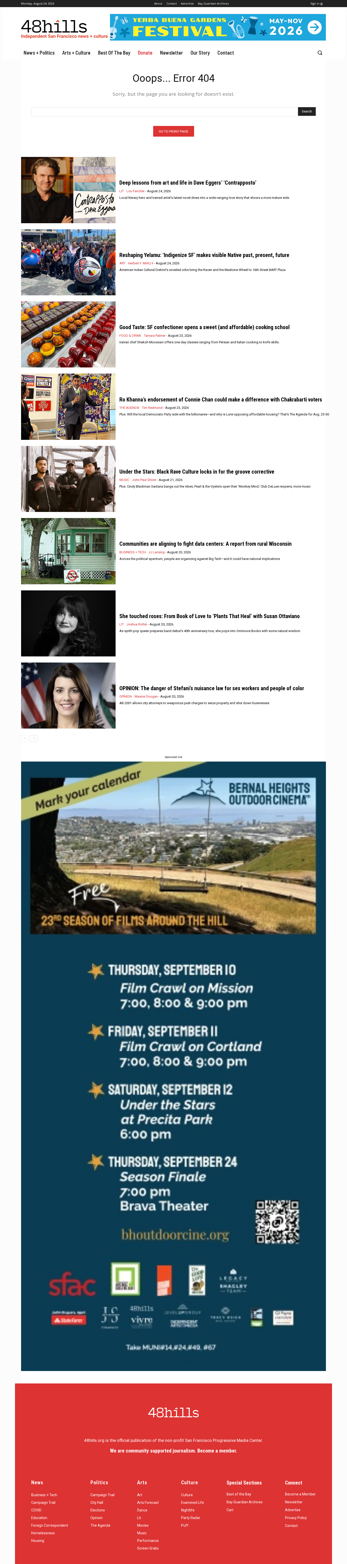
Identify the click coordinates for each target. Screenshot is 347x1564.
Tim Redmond (152, 408)
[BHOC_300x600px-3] (173, 1066)
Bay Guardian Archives (245, 1502)
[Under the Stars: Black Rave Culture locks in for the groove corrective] (68, 479)
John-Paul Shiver (144, 480)
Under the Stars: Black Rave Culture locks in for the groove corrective (196, 472)
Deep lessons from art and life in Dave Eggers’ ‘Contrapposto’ (187, 183)
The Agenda (129, 407)
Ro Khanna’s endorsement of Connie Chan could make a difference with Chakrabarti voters (220, 399)
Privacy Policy (296, 1518)
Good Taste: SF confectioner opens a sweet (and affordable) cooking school (204, 327)
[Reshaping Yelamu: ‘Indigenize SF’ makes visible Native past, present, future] (68, 262)
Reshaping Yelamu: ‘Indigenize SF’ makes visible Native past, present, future (204, 255)
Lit (121, 191)
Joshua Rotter (137, 624)
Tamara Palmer (154, 335)
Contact (291, 1526)
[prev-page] (24, 738)
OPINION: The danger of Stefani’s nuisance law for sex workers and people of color (211, 688)
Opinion (125, 696)
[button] (320, 52)
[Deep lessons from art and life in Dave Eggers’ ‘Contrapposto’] (68, 190)
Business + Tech (132, 552)
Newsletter (294, 1502)
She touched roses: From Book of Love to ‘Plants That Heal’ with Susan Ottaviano (209, 616)
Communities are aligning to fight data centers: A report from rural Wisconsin (205, 544)
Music (124, 479)
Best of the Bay (239, 1494)
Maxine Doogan (146, 696)
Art (122, 263)
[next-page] (33, 738)
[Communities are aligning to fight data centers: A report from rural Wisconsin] (68, 551)
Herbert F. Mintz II (140, 263)
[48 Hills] (65, 28)
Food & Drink (130, 335)
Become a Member (300, 1494)
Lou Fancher (136, 191)
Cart (230, 1510)
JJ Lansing (157, 552)
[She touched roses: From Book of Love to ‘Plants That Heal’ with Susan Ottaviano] (68, 623)
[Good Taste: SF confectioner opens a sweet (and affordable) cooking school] (68, 334)
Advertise (293, 1510)
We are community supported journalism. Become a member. (173, 1451)
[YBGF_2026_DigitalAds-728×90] (218, 39)
